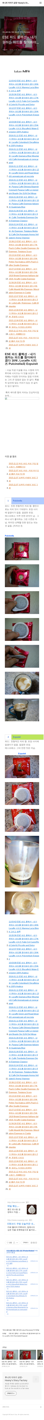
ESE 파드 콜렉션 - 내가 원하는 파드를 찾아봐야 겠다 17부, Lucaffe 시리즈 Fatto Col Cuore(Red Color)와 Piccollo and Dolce (24, 99)
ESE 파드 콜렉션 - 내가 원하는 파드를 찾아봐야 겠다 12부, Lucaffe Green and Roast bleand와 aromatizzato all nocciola (24, 171)
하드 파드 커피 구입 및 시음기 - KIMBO (23, 332)
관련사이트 (5, 1407)
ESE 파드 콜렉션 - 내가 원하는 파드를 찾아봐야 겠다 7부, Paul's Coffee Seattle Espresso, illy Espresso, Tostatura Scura (24, 246)
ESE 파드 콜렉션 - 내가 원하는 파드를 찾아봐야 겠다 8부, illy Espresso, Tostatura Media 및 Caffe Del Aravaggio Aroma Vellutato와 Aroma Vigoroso (24, 231)
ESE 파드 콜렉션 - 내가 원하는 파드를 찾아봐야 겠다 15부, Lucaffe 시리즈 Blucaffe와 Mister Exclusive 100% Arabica (24, 127)
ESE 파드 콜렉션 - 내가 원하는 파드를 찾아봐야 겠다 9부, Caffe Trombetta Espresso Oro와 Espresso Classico (23, 216)
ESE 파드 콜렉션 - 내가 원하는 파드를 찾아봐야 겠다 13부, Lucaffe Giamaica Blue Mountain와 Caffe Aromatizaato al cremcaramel (24, 156)
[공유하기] (14, 1243)
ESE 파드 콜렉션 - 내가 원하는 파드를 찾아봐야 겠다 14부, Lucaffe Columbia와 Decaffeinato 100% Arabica (24, 141)
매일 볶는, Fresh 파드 (12, 1206)
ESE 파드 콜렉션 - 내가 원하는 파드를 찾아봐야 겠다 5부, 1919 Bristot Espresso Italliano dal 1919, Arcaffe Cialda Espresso (23, 274)
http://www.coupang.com (17, 1220)
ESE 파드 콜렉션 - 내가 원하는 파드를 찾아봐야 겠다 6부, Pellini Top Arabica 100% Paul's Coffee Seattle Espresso (23, 260)
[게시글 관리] (17, 1243)
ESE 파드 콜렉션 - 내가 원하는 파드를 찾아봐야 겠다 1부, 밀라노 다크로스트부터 (23, 323)
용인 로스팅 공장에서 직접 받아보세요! (13, 1210)
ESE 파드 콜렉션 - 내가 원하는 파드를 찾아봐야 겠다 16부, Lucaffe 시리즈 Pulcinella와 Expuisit (24, 113)
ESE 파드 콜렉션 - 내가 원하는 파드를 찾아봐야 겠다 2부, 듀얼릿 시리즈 (23, 313)
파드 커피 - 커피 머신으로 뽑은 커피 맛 (24, 339)
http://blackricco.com (16, 1202)
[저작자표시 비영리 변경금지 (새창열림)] (33, 1243)
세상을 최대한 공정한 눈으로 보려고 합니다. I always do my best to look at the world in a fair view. (17, 1386)
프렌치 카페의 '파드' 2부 (23, 346)
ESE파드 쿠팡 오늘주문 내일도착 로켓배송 (21, 1223)
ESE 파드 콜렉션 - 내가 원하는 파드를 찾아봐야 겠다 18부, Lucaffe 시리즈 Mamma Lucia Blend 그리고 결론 (24, 86)
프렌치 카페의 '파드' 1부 (23, 486)
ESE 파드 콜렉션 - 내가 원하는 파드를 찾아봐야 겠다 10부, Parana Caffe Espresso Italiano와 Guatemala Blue (24, 202)
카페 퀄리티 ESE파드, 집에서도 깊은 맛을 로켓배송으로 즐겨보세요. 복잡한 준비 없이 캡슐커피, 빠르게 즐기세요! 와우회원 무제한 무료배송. (21, 1228)
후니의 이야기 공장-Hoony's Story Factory (15, 3)
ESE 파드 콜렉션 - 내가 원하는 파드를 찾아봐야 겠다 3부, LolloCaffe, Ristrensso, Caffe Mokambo (24, 301)
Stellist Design (8, 1411)
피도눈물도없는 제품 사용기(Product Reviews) (20, 1251)
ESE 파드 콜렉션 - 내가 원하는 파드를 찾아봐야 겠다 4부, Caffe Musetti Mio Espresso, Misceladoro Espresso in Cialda (24, 288)
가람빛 (5, 1415)
